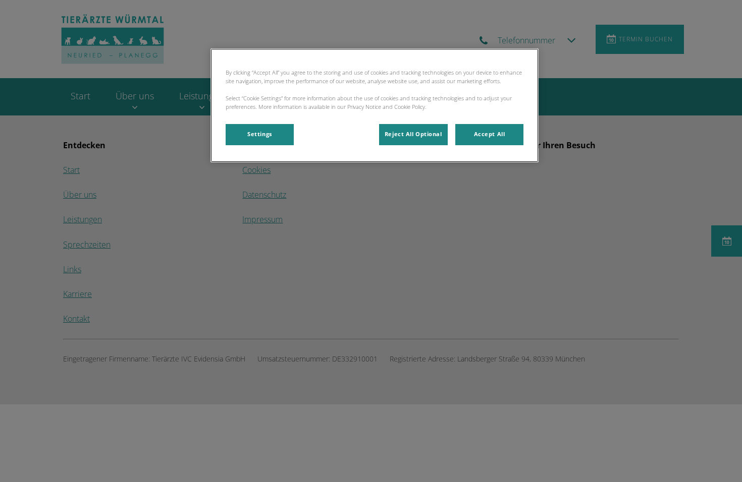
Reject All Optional (413, 134)
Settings (259, 134)
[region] (374, 105)
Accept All (489, 134)
